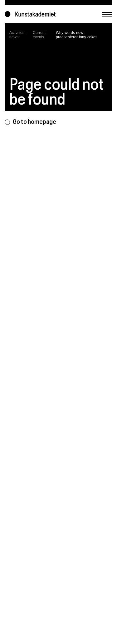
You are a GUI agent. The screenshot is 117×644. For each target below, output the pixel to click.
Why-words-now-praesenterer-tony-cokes (76, 35)
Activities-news (17, 35)
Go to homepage (34, 121)
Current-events (40, 35)
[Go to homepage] (32, 14)
